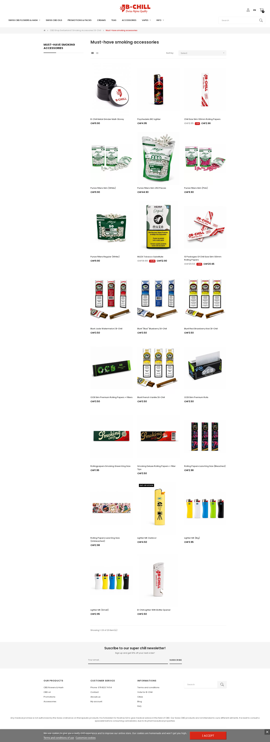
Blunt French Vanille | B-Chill (151, 397)
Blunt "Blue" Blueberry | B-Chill (152, 328)
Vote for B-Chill (144, 692)
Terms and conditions (148, 687)
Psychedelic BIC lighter (149, 119)
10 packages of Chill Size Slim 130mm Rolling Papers (202, 258)
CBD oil (47, 692)
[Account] (248, 10)
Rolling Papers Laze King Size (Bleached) (205, 466)
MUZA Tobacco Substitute (150, 256)
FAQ (139, 706)
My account (96, 701)
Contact (94, 692)
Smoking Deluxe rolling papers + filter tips (156, 468)
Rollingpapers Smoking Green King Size (110, 466)
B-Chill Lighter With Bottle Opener (154, 609)
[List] (97, 53)
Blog (139, 701)
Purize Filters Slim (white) (103, 188)
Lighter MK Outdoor (147, 537)
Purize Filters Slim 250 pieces (151, 188)
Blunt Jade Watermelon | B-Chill (106, 328)
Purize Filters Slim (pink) (196, 188)
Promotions (49, 696)
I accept (208, 735)
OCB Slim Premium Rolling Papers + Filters (111, 397)
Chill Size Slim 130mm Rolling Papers (202, 119)
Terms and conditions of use (59, 737)
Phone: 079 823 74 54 (101, 687)
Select (203, 53)
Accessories (50, 701)
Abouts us (95, 696)
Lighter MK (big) (192, 537)
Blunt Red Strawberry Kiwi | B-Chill (201, 328)
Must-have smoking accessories (59, 46)
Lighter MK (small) (99, 609)
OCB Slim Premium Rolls (196, 397)
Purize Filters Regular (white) (105, 256)
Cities (140, 696)
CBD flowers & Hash (53, 687)
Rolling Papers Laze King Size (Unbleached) (105, 539)
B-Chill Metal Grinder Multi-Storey (107, 119)
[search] (261, 20)
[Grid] (92, 53)
